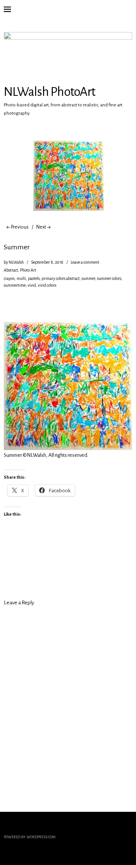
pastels (34, 278)
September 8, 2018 (47, 262)
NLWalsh (16, 262)
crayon (9, 278)
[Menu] (13, 9)
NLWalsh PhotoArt (49, 91)
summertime (15, 285)
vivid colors (47, 285)
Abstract (11, 270)
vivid (32, 285)
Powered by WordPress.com (30, 837)
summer (88, 278)
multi (21, 278)
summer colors (109, 278)
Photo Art (28, 270)
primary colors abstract (61, 278)
